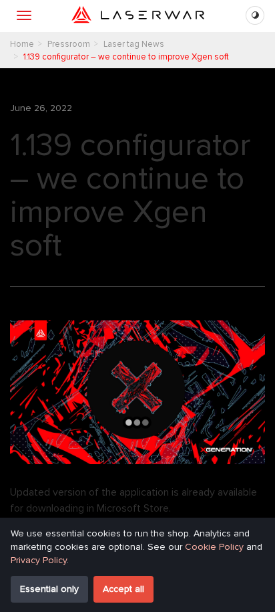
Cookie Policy (214, 546)
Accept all (123, 589)
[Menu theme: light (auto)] (255, 15)
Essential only (49, 589)
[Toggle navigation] (24, 15)
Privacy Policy (39, 560)
